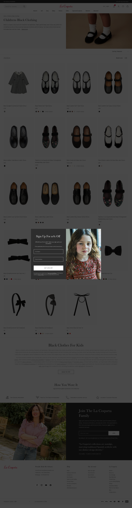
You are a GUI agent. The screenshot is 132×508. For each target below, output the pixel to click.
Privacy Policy (41, 274)
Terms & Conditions (52, 273)
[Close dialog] (98, 231)
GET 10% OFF (48, 268)
